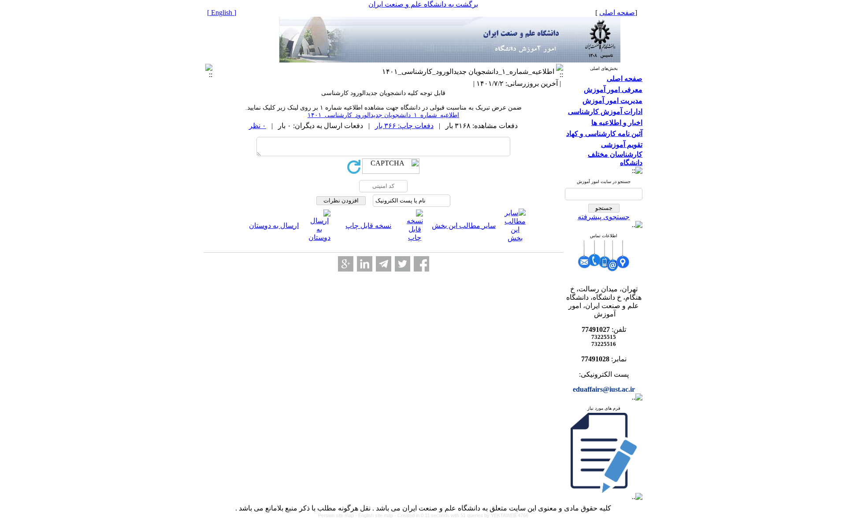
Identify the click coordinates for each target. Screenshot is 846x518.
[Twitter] (402, 264)
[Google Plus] (345, 264)
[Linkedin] (364, 264)
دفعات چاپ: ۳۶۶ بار (404, 125)
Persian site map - (338, 515)
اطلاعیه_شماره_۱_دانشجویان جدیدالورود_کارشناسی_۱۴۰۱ (383, 115)
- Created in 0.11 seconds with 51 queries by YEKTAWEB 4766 (461, 515)
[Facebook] (421, 264)
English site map (376, 515)
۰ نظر (257, 125)
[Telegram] (383, 264)
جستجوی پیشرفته (604, 216)
